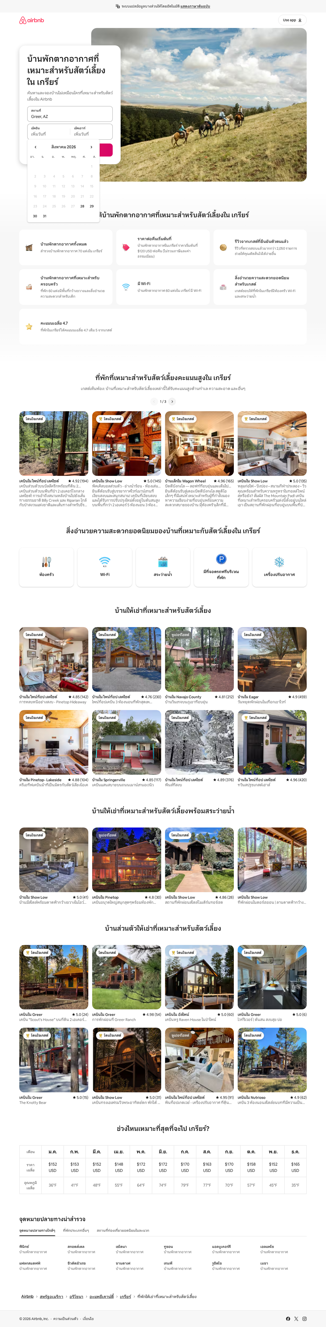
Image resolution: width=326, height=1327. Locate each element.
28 (82, 206)
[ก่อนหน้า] (154, 401)
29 (92, 206)
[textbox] (48, 134)
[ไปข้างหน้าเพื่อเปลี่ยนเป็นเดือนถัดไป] (91, 147)
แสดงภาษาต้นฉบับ (195, 6)
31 (44, 216)
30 (35, 216)
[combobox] (70, 116)
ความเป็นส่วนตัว (65, 1319)
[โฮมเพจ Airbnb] (31, 20)
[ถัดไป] (172, 401)
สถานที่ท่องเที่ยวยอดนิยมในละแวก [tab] (123, 1230)
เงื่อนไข (88, 1319)
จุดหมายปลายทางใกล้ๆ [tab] (37, 1230)
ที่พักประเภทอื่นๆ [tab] (76, 1230)
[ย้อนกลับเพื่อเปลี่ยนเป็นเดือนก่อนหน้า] (35, 147)
